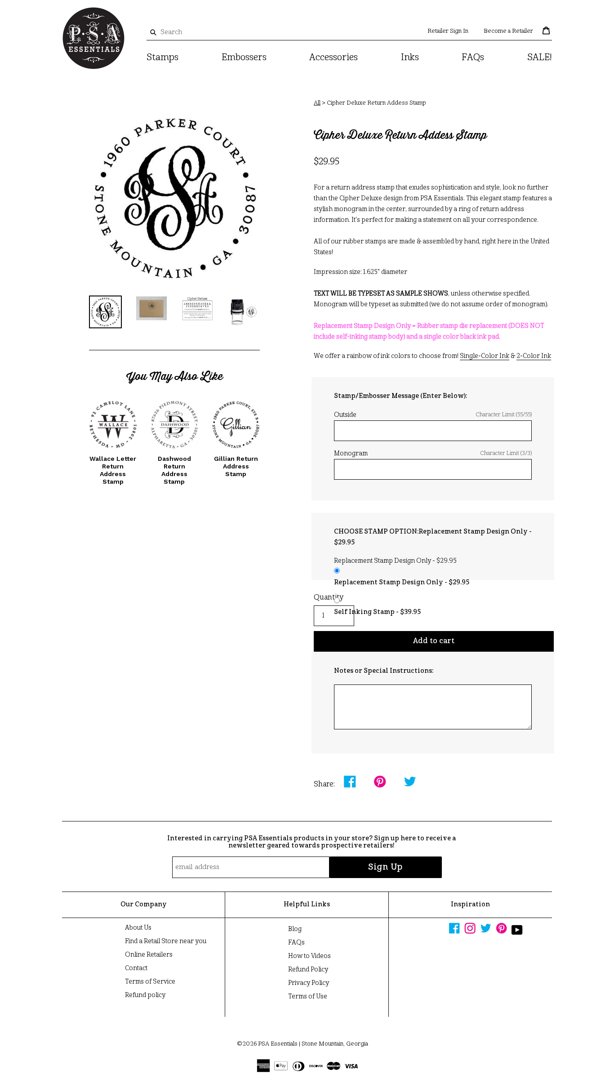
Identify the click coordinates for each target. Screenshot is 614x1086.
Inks (410, 57)
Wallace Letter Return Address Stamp (112, 470)
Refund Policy (308, 970)
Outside (433, 415)
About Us (138, 928)
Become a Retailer (508, 31)
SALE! (539, 57)
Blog (295, 929)
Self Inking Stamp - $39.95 (377, 612)
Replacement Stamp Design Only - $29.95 (401, 582)
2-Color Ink (533, 356)
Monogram (433, 453)
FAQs (473, 57)
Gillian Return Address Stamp (236, 466)
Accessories (333, 57)
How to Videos (309, 956)
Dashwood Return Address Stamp (174, 470)
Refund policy (145, 995)
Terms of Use (307, 996)
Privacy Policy (308, 983)
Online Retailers (149, 955)
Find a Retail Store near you (165, 941)
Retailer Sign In (447, 31)
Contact (136, 968)
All (317, 103)
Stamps (162, 57)
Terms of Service (150, 982)
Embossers (244, 57)
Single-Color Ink (484, 356)
